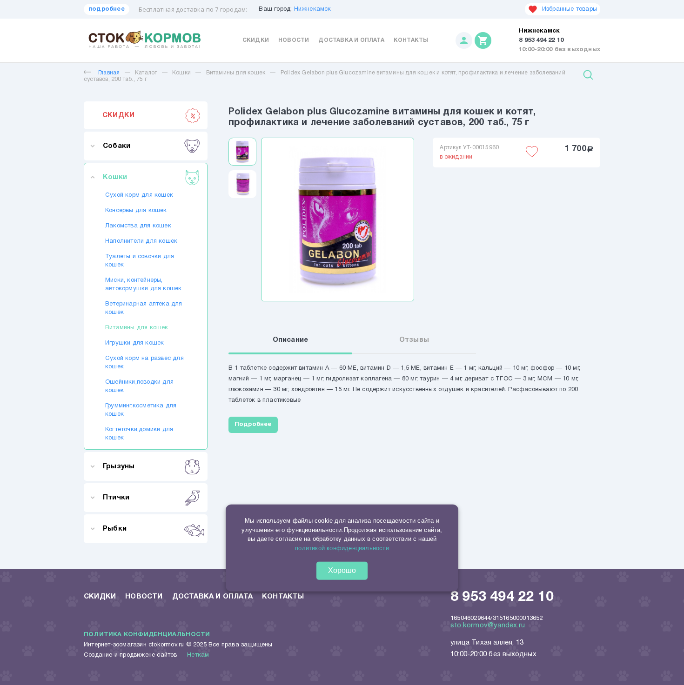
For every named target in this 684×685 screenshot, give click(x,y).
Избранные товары (569, 9)
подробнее (106, 9)
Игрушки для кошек (134, 343)
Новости (293, 40)
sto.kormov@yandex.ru (487, 625)
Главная (109, 72)
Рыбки (115, 528)
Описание (290, 340)
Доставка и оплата (351, 40)
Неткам (198, 655)
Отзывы (414, 340)
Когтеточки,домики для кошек (139, 434)
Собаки (116, 146)
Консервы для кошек (136, 210)
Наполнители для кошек (141, 241)
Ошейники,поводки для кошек (139, 386)
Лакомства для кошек (138, 226)
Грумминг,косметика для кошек (140, 410)
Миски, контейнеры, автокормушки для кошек (143, 285)
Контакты (411, 40)
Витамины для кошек (236, 72)
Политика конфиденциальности (147, 635)
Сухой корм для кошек (139, 195)
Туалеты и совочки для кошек (139, 261)
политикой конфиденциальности (342, 548)
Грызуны (118, 466)
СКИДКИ (118, 115)
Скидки (255, 40)
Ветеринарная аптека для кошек (143, 308)
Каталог (146, 72)
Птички (116, 497)
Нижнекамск (312, 9)
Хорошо (342, 570)
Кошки (181, 72)
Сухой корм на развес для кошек (144, 363)
